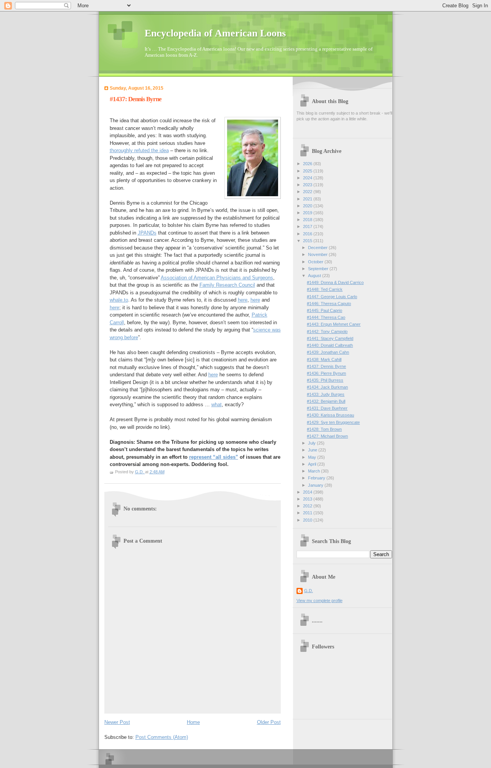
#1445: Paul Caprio (324, 310)
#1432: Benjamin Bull (326, 401)
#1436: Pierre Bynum (326, 373)
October (316, 261)
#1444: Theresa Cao (326, 317)
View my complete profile (320, 600)
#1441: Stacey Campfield (330, 338)
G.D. (308, 590)
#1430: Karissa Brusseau (330, 415)
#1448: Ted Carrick (325, 289)
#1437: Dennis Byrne (326, 366)
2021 (308, 199)
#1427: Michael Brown (327, 436)
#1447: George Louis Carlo (332, 296)
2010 (308, 520)
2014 (308, 492)
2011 (308, 512)
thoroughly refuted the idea (139, 150)
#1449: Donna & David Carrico (335, 282)
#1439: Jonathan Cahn (328, 352)
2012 (308, 506)
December (318, 247)
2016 (308, 233)
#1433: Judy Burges (325, 394)
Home (193, 722)
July (312, 443)
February (317, 478)
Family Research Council (227, 285)
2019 (308, 212)
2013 (308, 499)
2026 (308, 163)
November (318, 254)
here (242, 300)
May (312, 457)
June (313, 450)
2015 (308, 240)
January (316, 485)
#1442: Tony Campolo (327, 331)
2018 (308, 219)
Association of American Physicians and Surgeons (217, 278)
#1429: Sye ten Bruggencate (333, 422)
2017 (308, 226)
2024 (308, 178)
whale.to (119, 300)
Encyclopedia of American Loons (215, 33)
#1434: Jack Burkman (327, 387)
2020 (308, 205)
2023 (308, 184)
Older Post (269, 722)
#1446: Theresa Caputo (329, 303)
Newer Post (117, 722)
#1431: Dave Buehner (327, 408)
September (319, 268)
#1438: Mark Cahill (324, 359)
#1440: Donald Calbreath (330, 345)
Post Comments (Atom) (161, 737)
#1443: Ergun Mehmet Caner (334, 324)
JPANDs (147, 233)
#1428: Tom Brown (324, 429)
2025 (308, 171)
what (216, 404)
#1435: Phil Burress (325, 380)
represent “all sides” (213, 457)
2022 (308, 191)
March (314, 471)
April (312, 464)
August (315, 275)
